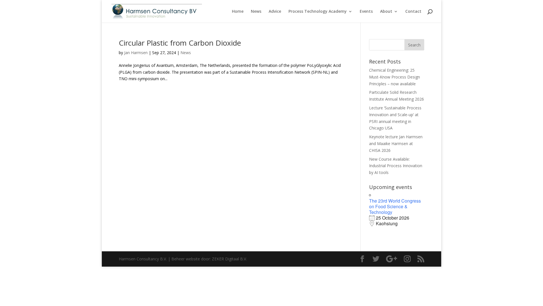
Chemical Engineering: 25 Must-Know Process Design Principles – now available (394, 76)
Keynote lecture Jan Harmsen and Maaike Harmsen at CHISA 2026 (396, 143)
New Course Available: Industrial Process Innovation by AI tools (395, 165)
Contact (413, 11)
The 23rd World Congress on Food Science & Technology (395, 206)
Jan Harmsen (136, 52)
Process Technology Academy (317, 11)
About (386, 11)
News (256, 11)
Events (366, 11)
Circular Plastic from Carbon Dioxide (180, 43)
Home (238, 11)
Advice (275, 11)
